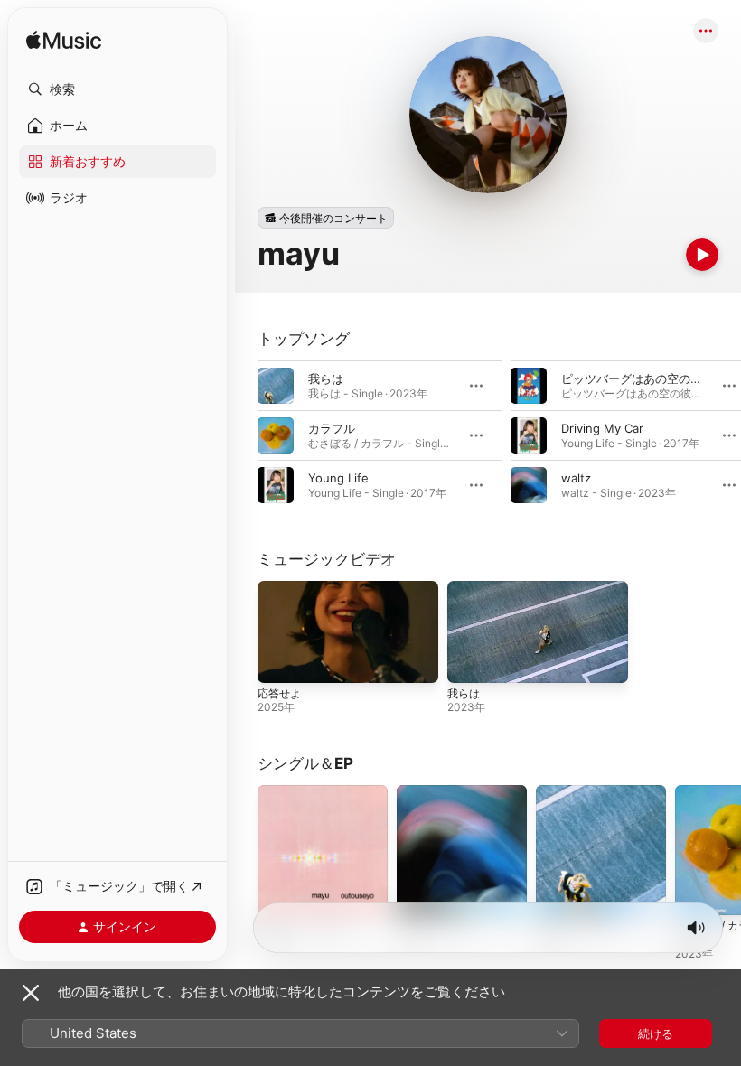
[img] (63, 41)
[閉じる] (31, 993)
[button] (117, 89)
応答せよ (279, 693)
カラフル (331, 428)
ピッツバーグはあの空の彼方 (637, 378)
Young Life (338, 478)
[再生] (702, 254)
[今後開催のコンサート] (326, 218)
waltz (576, 478)
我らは (325, 378)
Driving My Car (602, 428)
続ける (655, 1033)
